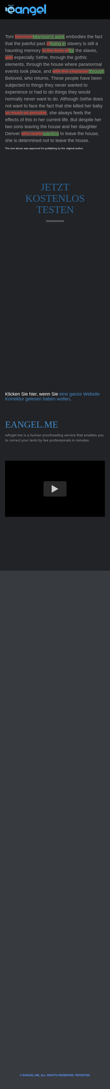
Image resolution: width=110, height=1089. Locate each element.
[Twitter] (58, 9)
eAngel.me (31, 424)
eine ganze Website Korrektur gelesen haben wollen (52, 396)
